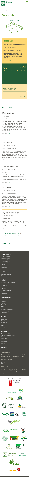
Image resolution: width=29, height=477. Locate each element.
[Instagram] (5, 363)
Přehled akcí (8, 243)
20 (13, 78)
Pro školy (3, 280)
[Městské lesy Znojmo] (9, 455)
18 (7, 78)
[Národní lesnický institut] (14, 390)
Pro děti (3, 317)
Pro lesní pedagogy (6, 297)
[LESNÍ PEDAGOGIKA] (7, 3)
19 (10, 78)
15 (20, 76)
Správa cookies (4, 366)
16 (23, 76)
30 (23, 79)
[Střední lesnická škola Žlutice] (14, 463)
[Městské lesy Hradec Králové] (9, 446)
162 (11, 235)
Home (3, 10)
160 (5, 235)
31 (3, 81)
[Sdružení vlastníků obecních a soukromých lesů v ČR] (24, 414)
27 (13, 79)
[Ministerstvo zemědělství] (14, 383)
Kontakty (3, 272)
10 (3, 76)
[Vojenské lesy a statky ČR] (22, 406)
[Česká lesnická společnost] (5, 414)
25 (7, 79)
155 (10, 233)
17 (3, 78)
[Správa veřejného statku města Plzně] (14, 438)
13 (13, 76)
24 (3, 79)
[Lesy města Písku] (24, 438)
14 (17, 76)
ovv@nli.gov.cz (8, 359)
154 (7, 233)
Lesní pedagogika (6, 254)
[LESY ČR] (10, 398)
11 (7, 76)
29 (20, 79)
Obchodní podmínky (12, 371)
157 (15, 233)
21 (17, 78)
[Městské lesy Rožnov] (23, 430)
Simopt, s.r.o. (8, 374)
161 (8, 235)
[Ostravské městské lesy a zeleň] (19, 446)
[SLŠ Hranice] (8, 406)
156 (13, 233)
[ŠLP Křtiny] (14, 422)
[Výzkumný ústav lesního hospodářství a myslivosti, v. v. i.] (5, 438)
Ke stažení (4, 331)
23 (23, 78)
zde (10, 60)
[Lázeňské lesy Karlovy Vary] (22, 455)
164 (16, 235)
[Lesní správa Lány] (14, 471)
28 (17, 79)
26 (10, 79)
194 (18, 235)
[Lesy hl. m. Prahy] (15, 414)
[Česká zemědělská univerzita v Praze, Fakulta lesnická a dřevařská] (10, 430)
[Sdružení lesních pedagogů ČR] (20, 398)
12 (10, 76)
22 (20, 78)
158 (18, 233)
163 (13, 235)
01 (5, 233)
